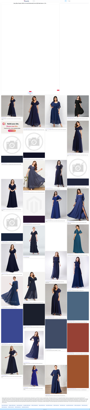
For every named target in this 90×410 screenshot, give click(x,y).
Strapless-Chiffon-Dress (12, 405)
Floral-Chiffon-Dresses (49, 405)
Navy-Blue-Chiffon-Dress (26, 405)
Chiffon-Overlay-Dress (77, 405)
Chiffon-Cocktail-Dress (35, 405)
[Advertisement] (52, 146)
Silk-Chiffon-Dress (62, 405)
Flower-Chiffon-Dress (5, 405)
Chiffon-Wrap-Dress (84, 405)
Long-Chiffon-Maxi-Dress (69, 405)
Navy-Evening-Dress (19, 405)
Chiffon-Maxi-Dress (56, 405)
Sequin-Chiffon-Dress (42, 405)
